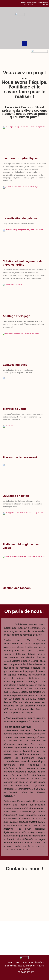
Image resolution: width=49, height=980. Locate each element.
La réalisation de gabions (20, 218)
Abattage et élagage (16, 316)
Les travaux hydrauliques (20, 158)
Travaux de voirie (15, 408)
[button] (24, 43)
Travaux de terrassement (20, 457)
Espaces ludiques (15, 364)
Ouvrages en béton (16, 495)
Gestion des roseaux (17, 587)
